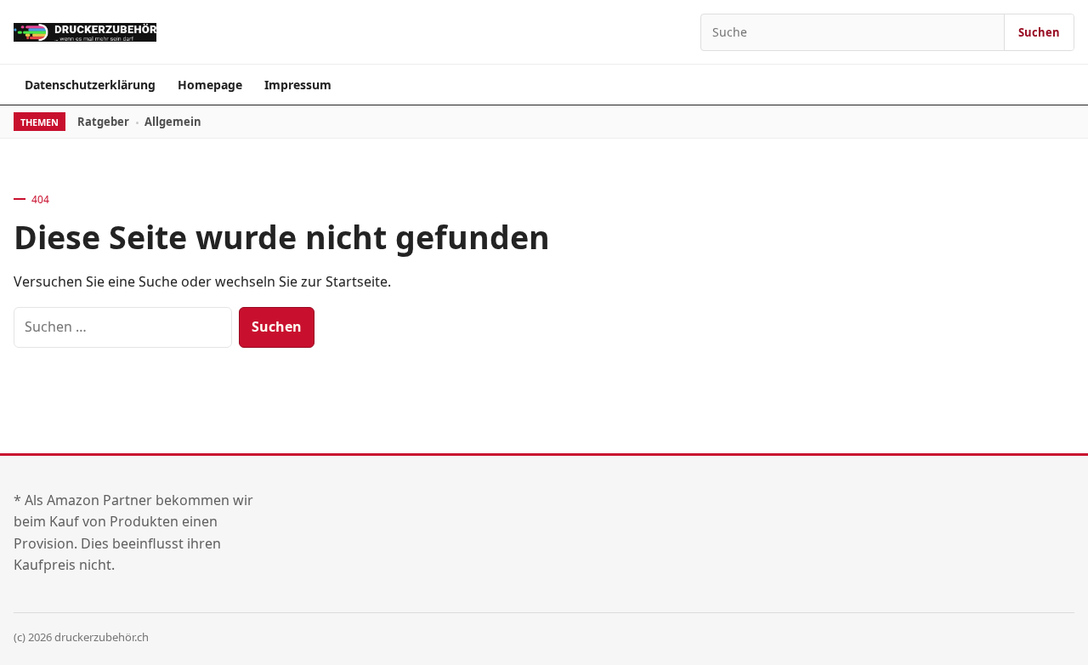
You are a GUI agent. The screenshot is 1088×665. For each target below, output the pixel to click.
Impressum (298, 85)
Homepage (210, 85)
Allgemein (172, 121)
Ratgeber (103, 121)
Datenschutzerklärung (90, 85)
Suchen (1039, 32)
